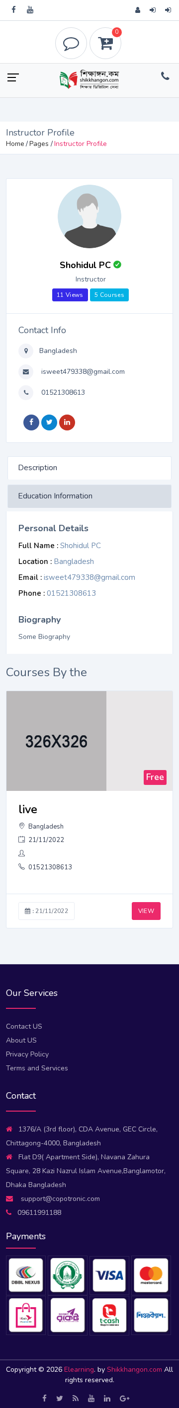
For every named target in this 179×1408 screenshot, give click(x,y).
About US (21, 1040)
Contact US (24, 1026)
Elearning (79, 1369)
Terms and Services (37, 1068)
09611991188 (39, 1212)
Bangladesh (57, 350)
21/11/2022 (45, 840)
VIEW (146, 911)
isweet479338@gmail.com (82, 371)
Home (15, 143)
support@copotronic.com (59, 1198)
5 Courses (109, 295)
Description (37, 467)
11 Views (70, 295)
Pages (39, 143)
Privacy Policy (27, 1054)
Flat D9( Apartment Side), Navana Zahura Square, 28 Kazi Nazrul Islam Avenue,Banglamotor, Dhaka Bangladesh (86, 1171)
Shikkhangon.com (135, 1369)
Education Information (55, 496)
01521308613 (62, 392)
